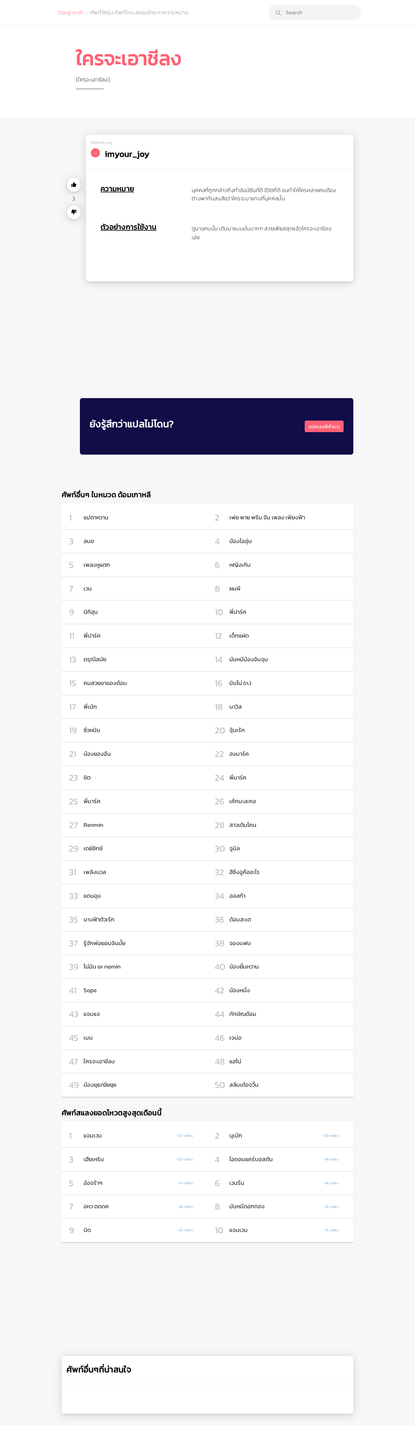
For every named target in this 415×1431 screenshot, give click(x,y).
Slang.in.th (70, 12)
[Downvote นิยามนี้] (74, 212)
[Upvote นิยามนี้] (74, 184)
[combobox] (315, 12)
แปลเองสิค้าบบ (324, 426)
